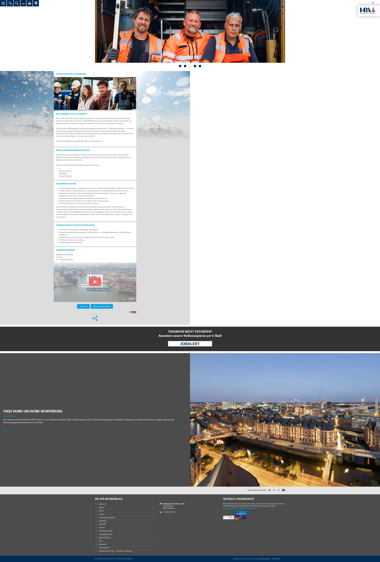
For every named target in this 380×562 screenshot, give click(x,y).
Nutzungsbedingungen (262, 559)
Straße (101, 511)
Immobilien (103, 521)
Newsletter (103, 544)
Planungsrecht (104, 548)
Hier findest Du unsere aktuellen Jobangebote (240, 508)
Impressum (237, 559)
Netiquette (276, 559)
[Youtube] (282, 491)
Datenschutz (247, 559)
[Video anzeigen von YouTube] (95, 282)
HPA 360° (102, 504)
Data (101, 541)
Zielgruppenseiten (105, 534)
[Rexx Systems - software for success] (132, 312)
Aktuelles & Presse (106, 531)
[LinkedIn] (268, 491)
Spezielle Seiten (105, 538)
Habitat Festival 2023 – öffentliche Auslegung (115, 551)
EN (377, 3)
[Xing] (277, 491)
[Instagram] (273, 491)
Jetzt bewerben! (101, 306)
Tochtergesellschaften (107, 518)
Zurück (83, 306)
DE (373, 3)
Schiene (102, 514)
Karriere (102, 528)
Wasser (101, 508)
